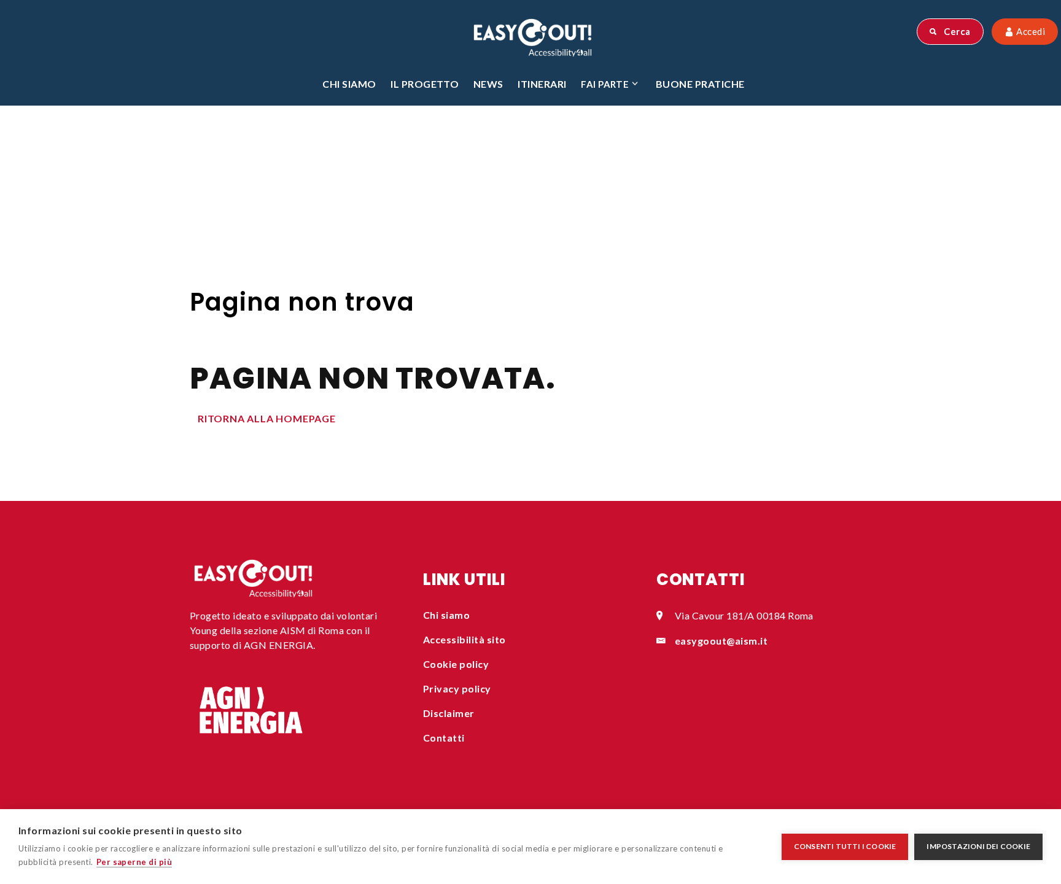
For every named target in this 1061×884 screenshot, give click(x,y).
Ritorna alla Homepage (267, 418)
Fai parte (605, 84)
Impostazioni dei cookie (978, 846)
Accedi (1029, 31)
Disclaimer (449, 713)
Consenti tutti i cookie (845, 846)
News (488, 84)
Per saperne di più (134, 862)
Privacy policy (457, 688)
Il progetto (425, 84)
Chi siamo (349, 84)
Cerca (956, 31)
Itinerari (542, 84)
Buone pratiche (700, 84)
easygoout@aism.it (721, 640)
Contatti (444, 737)
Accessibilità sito (464, 639)
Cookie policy (456, 664)
